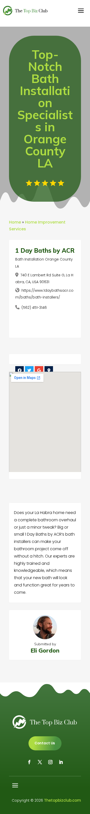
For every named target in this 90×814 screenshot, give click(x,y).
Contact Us (44, 743)
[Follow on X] (40, 762)
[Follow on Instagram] (50, 762)
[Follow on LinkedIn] (60, 762)
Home (15, 222)
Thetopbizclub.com (62, 800)
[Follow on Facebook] (29, 762)
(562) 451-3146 (34, 307)
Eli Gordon (45, 650)
